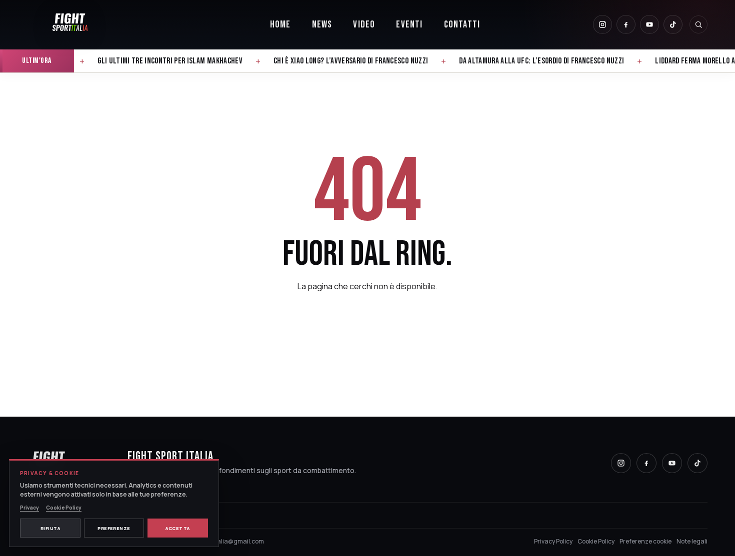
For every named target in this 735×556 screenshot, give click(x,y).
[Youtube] (649, 24)
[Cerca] (699, 24)
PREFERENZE (114, 528)
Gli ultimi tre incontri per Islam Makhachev (266, 61)
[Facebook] (626, 24)
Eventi (409, 24)
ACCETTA (178, 528)
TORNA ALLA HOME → (367, 322)
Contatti (462, 24)
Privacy (29, 508)
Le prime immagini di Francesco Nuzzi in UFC (92, 61)
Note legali (692, 541)
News (322, 24)
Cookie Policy (596, 541)
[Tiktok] (673, 24)
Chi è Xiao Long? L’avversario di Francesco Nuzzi (446, 61)
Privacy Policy (553, 541)
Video (364, 24)
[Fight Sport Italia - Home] (70, 24)
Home (280, 24)
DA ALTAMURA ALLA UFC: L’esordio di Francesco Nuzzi (637, 61)
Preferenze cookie (646, 541)
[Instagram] (602, 24)
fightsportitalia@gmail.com (224, 541)
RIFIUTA (50, 528)
